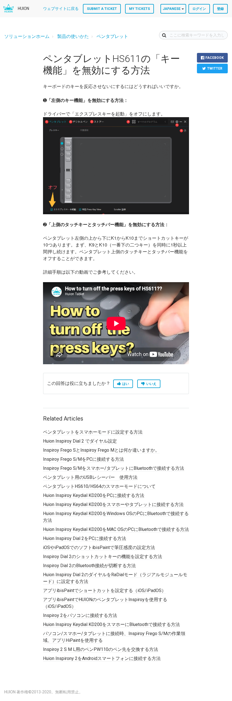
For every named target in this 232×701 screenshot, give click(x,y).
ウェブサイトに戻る (61, 8)
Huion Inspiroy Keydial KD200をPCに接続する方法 (93, 495)
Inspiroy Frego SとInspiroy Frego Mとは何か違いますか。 (101, 450)
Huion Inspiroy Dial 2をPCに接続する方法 (84, 538)
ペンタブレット (112, 36)
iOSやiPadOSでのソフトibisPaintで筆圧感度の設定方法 (99, 547)
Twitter (214, 68)
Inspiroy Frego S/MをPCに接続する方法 (83, 459)
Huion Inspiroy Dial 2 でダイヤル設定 (80, 441)
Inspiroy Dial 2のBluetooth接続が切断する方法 (89, 565)
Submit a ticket (102, 9)
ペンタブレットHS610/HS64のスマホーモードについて (99, 486)
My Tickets (139, 9)
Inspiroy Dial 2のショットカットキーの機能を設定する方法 (102, 556)
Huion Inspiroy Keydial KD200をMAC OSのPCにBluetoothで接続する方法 (116, 529)
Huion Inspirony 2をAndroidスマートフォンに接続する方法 (102, 658)
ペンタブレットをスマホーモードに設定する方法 (93, 432)
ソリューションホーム (27, 36)
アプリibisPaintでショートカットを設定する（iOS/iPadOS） (104, 590)
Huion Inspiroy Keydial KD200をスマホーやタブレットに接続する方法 (113, 504)
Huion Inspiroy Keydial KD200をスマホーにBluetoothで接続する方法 (111, 624)
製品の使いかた (73, 36)
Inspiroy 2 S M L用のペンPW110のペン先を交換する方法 (100, 649)
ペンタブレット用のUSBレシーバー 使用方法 (90, 477)
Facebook (214, 58)
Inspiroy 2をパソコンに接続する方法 (80, 615)
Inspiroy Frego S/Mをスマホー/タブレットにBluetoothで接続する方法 (113, 468)
